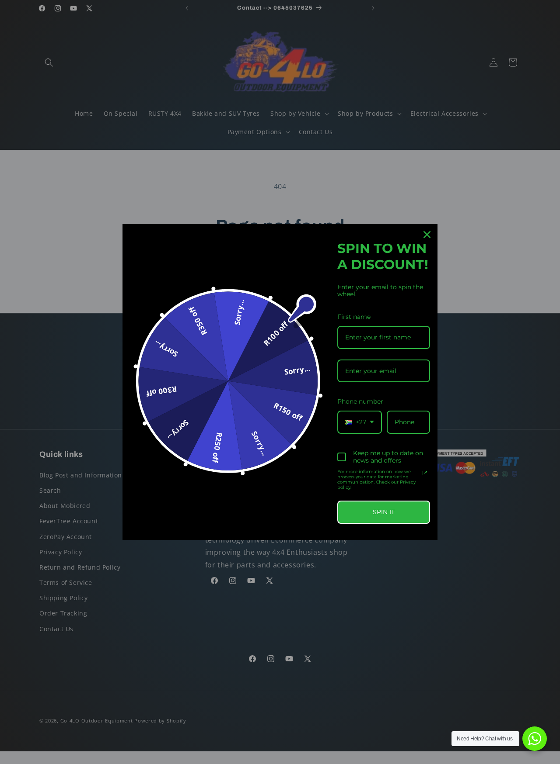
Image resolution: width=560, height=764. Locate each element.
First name (354, 317)
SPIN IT (384, 512)
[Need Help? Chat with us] (534, 738)
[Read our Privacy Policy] (425, 473)
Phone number (360, 401)
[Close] (427, 234)
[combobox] (359, 422)
